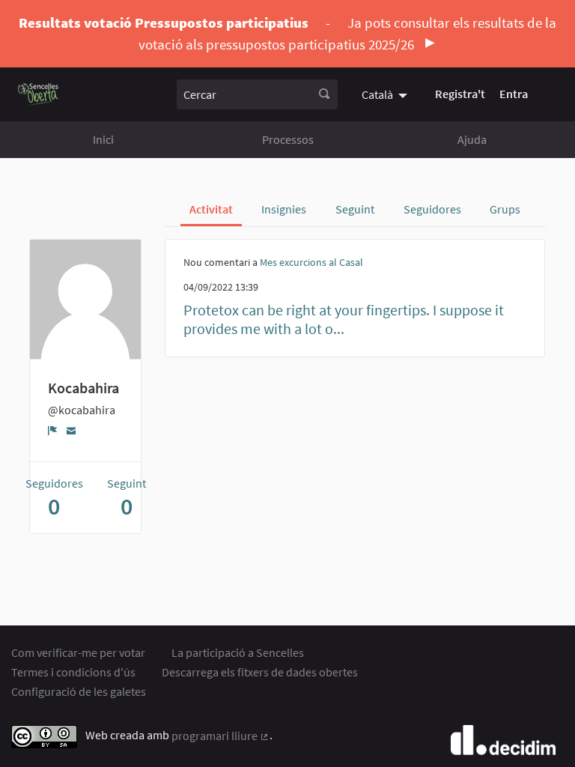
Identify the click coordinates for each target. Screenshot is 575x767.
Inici (103, 139)
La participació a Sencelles (237, 652)
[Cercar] (324, 94)
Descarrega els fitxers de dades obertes (260, 671)
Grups (505, 208)
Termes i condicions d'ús (73, 671)
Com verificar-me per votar (78, 652)
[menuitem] (386, 93)
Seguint (354, 208)
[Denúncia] (53, 429)
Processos (288, 139)
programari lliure (220, 735)
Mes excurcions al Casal (311, 262)
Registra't (460, 93)
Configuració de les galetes (78, 691)
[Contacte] (71, 429)
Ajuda (472, 139)
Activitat (211, 208)
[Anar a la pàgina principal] (38, 94)
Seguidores (432, 208)
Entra (513, 93)
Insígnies (283, 208)
